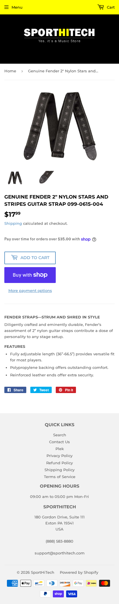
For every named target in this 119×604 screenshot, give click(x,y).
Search (59, 435)
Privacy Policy (59, 455)
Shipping (13, 223)
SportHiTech (42, 572)
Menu (17, 7)
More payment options (30, 290)
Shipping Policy (59, 469)
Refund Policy (59, 462)
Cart (110, 7)
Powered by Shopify (79, 572)
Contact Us (59, 441)
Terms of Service (59, 476)
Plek (59, 448)
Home (10, 71)
